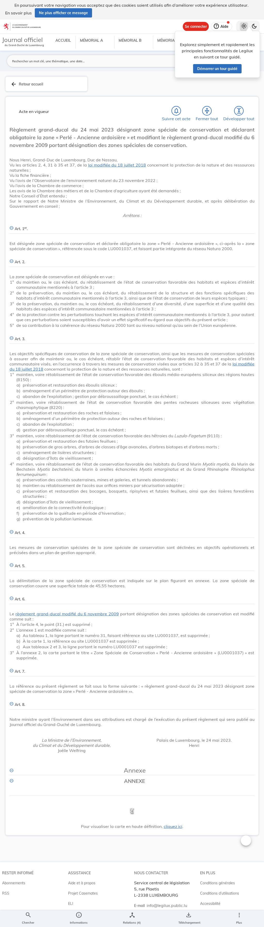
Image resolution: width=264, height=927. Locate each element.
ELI (70, 903)
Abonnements (13, 883)
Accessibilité (210, 903)
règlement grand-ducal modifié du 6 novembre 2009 (67, 613)
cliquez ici (173, 826)
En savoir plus (18, 12)
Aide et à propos (81, 883)
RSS (5, 893)
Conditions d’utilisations (219, 893)
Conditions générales (217, 883)
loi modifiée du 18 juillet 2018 (117, 165)
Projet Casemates (83, 893)
